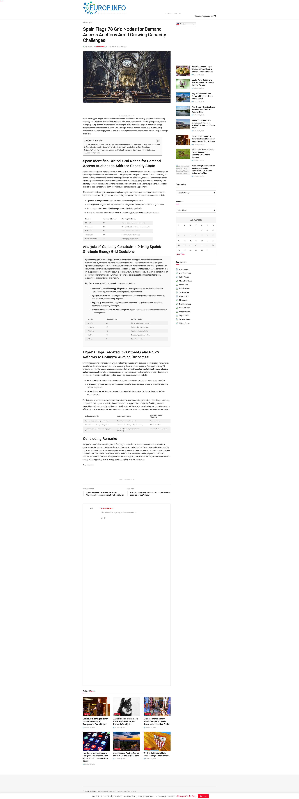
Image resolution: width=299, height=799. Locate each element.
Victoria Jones (184, 319)
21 (190, 245)
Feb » (183, 254)
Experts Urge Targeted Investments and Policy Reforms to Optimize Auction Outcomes (120, 150)
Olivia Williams (184, 308)
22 (196, 245)
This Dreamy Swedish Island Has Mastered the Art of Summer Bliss (203, 109)
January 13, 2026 (114, 46)
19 (179, 245)
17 (207, 240)
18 (213, 240)
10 (207, 235)
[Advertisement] (173, 6)
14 (190, 240)
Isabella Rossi (184, 289)
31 (207, 250)
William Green (184, 323)
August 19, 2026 (89, 764)
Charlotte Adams (185, 281)
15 (196, 240)
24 (207, 245)
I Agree (203, 796)
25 (213, 245)
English (182, 24)
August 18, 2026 (119, 759)
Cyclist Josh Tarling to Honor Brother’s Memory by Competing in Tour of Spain (95, 721)
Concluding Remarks (94, 153)
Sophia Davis (184, 315)
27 (184, 250)
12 (179, 240)
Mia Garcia (183, 300)
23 (202, 245)
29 (196, 250)
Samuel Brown (184, 312)
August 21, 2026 (119, 727)
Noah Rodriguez (185, 304)
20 (184, 245)
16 (202, 240)
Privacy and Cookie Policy (186, 796)
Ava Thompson (185, 273)
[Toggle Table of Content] (157, 141)
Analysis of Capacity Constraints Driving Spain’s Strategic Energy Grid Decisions (118, 147)
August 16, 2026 (150, 759)
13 (184, 240)
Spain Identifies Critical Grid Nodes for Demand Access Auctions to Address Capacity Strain (123, 144)
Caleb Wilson (184, 277)
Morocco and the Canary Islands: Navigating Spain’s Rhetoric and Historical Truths (156, 721)
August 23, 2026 (89, 727)
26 (179, 250)
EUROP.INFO (92, 791)
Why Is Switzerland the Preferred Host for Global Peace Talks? (202, 96)
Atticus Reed (184, 269)
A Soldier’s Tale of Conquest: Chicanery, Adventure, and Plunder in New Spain (125, 721)
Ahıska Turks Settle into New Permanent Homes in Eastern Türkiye (203, 82)
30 (202, 250)
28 (190, 250)
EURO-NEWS (100, 46)
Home (85, 22)
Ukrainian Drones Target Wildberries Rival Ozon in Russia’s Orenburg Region (202, 69)
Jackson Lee (184, 292)
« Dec (178, 254)
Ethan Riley (183, 285)
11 (213, 235)
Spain (90, 22)
